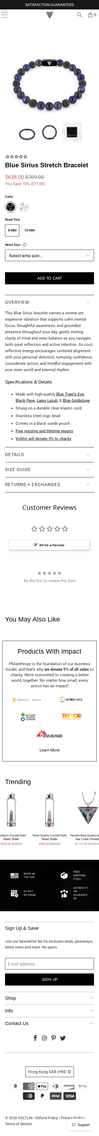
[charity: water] (28, 699)
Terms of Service (18, 1124)
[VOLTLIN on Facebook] (36, 1038)
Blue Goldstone (76, 400)
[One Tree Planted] (71, 699)
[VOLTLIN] (49, 14)
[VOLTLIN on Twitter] (63, 1038)
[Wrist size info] (24, 245)
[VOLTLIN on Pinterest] (54, 1038)
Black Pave (25, 400)
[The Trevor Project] (71, 716)
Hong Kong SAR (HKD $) (49, 1071)
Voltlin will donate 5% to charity (43, 438)
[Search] (79, 14)
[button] (27, 132)
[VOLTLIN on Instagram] (45, 1038)
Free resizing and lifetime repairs (44, 431)
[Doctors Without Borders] (49, 733)
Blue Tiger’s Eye (70, 394)
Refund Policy (46, 1118)
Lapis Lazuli (47, 400)
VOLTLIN (25, 1118)
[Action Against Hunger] (28, 716)
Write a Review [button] (51, 545)
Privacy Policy (72, 1118)
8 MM (12, 230)
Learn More (50, 750)
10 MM (29, 230)
